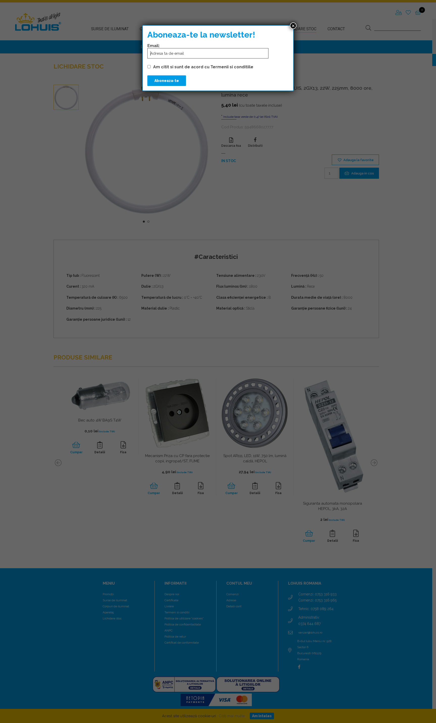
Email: (153, 45)
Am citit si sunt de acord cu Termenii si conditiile (203, 67)
